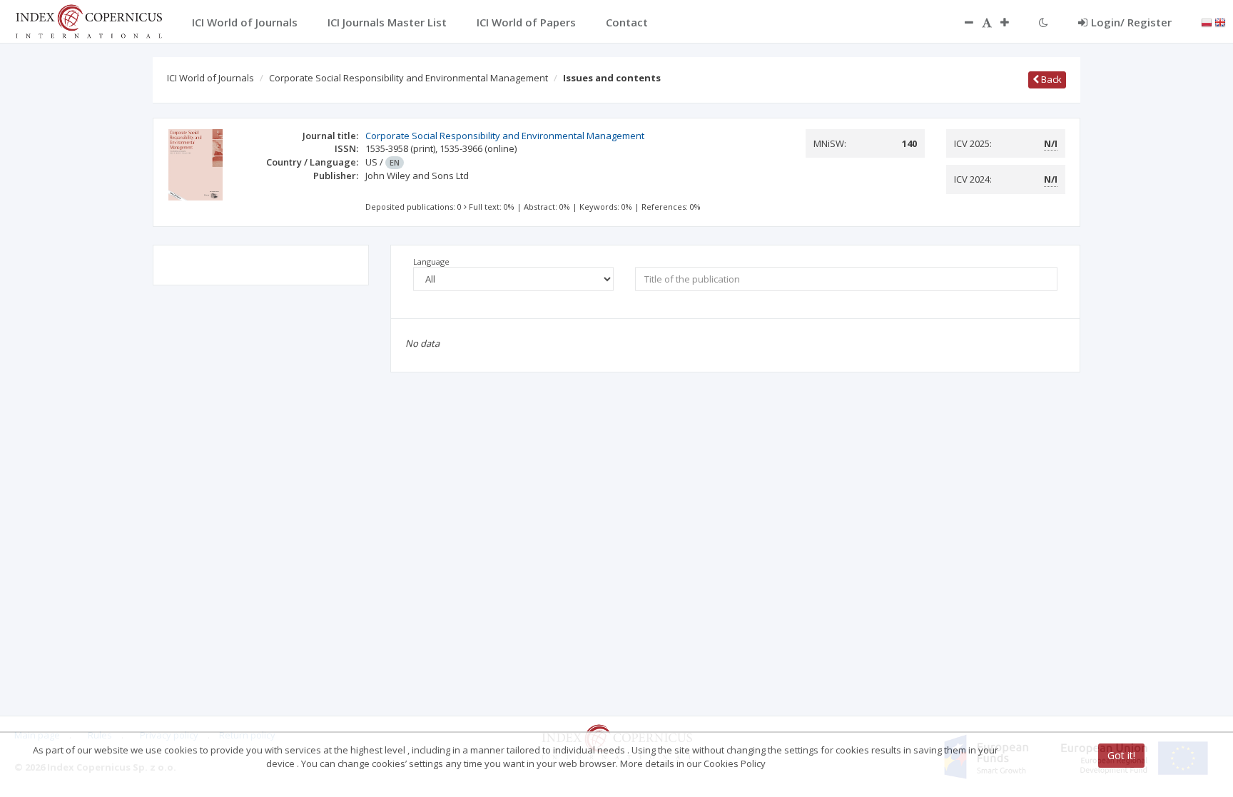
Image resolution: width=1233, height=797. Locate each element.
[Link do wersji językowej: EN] (1220, 21)
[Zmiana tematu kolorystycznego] (1043, 22)
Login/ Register (1131, 22)
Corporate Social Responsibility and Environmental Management (408, 77)
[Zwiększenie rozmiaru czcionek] (1012, 22)
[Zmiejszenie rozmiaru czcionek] (962, 22)
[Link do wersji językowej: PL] (1206, 21)
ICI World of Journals (210, 77)
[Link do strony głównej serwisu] (88, 20)
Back (1050, 79)
